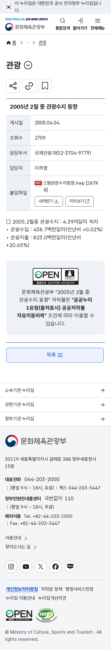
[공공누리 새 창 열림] (56, 276)
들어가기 (80, 28)
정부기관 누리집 (19, 418)
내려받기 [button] (46, 201)
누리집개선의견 (52, 598)
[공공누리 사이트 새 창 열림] (19, 615)
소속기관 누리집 (19, 390)
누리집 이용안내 (20, 598)
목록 (51, 355)
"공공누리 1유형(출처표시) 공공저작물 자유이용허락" (54, 308)
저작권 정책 (51, 589)
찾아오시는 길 (18, 547)
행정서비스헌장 (79, 589)
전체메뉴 (97, 28)
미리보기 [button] (76, 201)
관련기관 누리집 (19, 404)
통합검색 (63, 28)
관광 (43, 42)
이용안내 (14, 538)
